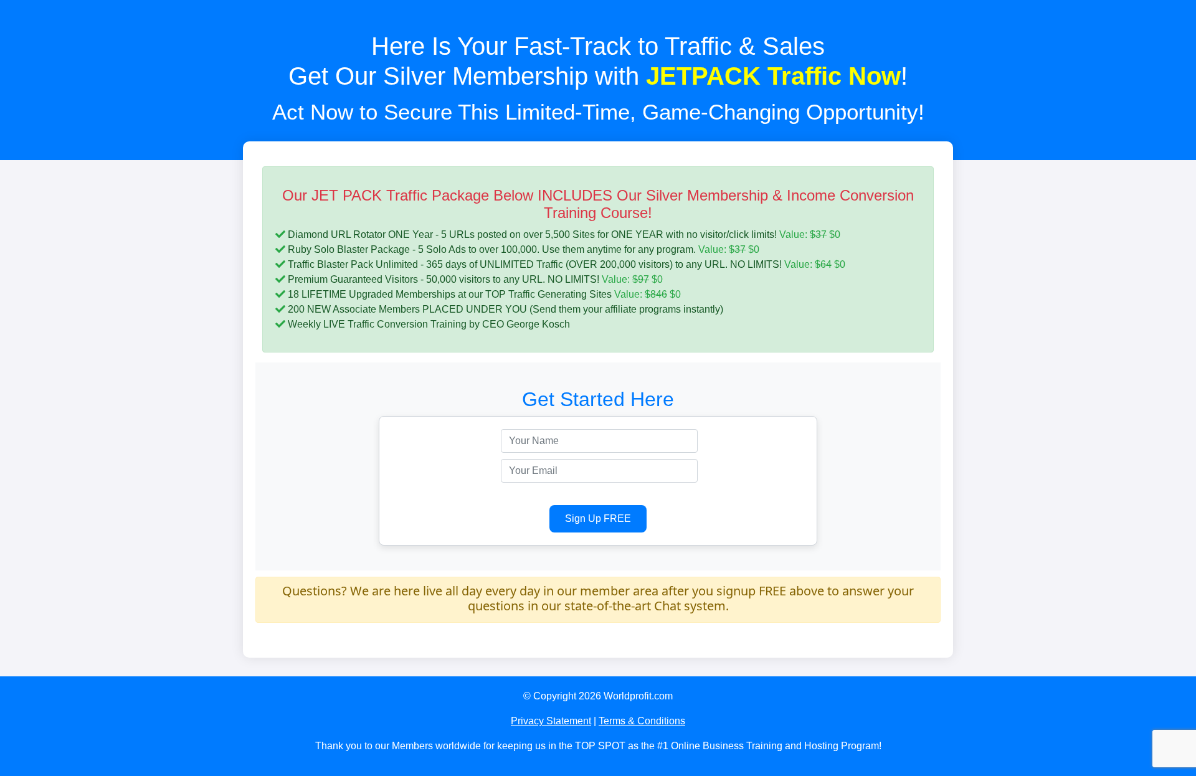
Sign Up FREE (598, 518)
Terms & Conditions (642, 721)
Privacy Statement (551, 721)
